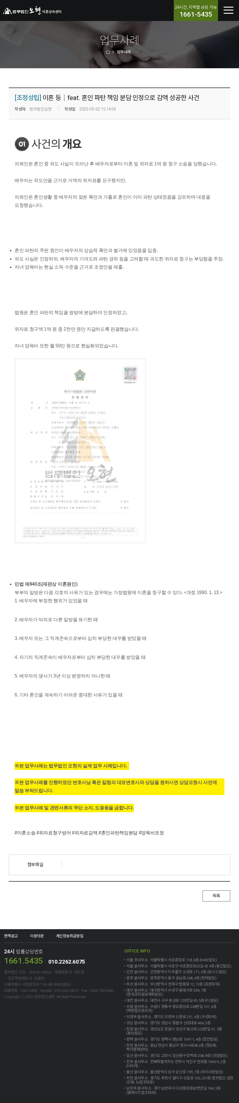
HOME (108, 52)
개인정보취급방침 (69, 936)
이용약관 (37, 936)
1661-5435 (196, 14)
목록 (216, 896)
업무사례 (123, 52)
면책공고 (11, 936)
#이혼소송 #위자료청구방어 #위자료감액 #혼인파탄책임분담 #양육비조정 (89, 832)
